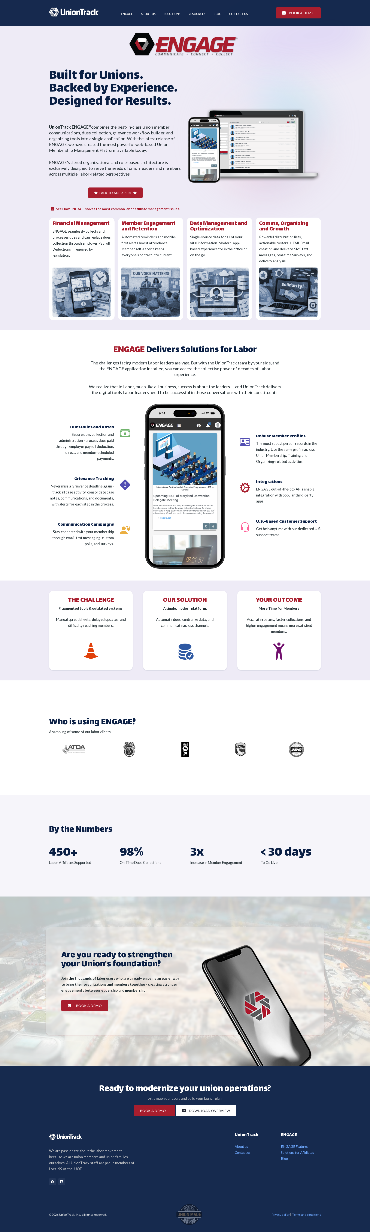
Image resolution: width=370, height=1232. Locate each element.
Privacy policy (280, 1214)
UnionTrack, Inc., (69, 1214)
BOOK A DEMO (302, 13)
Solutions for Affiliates (297, 1152)
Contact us (238, 14)
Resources (197, 14)
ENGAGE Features (294, 1146)
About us (241, 1146)
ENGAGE (127, 14)
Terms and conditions (306, 1214)
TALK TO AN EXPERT (115, 193)
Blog (217, 14)
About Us (148, 14)
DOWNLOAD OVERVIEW (209, 1111)
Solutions (172, 14)
